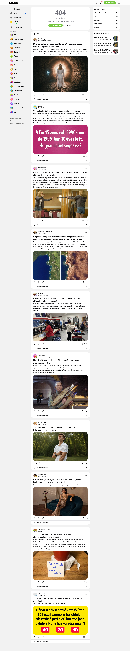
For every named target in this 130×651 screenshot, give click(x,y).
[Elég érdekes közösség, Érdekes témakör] (35, 530)
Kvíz (39, 593)
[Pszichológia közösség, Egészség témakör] (35, 40)
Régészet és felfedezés (45, 232)
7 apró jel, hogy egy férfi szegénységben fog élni (54, 427)
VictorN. (40, 595)
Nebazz (40, 531)
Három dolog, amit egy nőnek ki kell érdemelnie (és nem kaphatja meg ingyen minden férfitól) (57, 480)
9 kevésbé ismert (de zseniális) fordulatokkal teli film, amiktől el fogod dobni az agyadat (60, 173)
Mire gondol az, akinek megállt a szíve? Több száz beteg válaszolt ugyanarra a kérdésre (57, 45)
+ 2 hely (48, 529)
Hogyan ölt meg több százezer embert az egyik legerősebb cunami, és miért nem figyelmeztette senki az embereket (58, 238)
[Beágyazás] (43, 637)
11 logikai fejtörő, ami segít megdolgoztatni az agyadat (57, 111)
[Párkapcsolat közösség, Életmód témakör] (35, 475)
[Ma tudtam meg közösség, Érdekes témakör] (35, 107)
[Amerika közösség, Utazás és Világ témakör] (35, 294)
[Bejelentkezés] (119, 2)
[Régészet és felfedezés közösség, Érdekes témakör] (35, 232)
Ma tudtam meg (42, 106)
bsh (39, 476)
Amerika (40, 293)
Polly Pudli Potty (42, 40)
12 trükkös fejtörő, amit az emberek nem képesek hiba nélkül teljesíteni (59, 599)
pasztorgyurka (41, 357)
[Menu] (86, 39)
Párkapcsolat (42, 474)
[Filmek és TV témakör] (35, 168)
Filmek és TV (42, 167)
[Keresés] (95, 2)
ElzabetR (40, 108)
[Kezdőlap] (13, 3)
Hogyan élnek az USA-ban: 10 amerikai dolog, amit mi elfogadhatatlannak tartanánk (56, 299)
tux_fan (40, 295)
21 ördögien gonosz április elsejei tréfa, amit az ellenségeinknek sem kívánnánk (54, 535)
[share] (43, 94)
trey (39, 424)
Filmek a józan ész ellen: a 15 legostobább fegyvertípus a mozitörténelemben (58, 361)
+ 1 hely (50, 106)
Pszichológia (42, 39)
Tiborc (39, 169)
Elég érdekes (42, 529)
